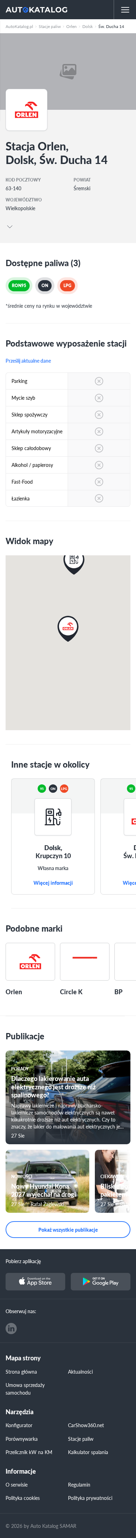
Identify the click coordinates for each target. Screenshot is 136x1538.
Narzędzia (19, 1412)
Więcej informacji (53, 883)
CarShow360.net (86, 1425)
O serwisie (17, 1484)
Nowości (21, 1177)
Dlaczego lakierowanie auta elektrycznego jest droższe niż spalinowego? (53, 1086)
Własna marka (53, 868)
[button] (74, 561)
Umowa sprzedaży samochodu (25, 1388)
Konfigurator (19, 1425)
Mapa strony (23, 1358)
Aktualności (80, 1371)
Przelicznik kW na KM (29, 1451)
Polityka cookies (23, 1497)
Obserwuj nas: (21, 1311)
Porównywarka (22, 1438)
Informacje (21, 1471)
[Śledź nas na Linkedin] (11, 1328)
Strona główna (21, 1371)
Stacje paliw (80, 1438)
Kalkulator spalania (88, 1451)
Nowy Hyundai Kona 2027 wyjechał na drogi (43, 1190)
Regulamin (79, 1484)
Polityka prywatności (90, 1497)
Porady (20, 1069)
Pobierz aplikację (23, 1261)
